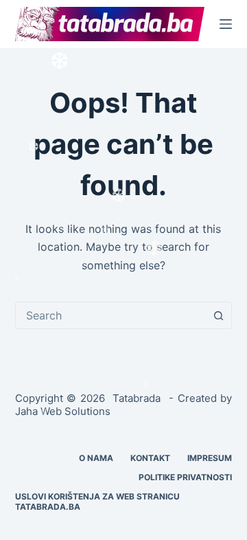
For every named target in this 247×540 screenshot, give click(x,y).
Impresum (209, 458)
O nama (96, 458)
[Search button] (218, 315)
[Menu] (226, 24)
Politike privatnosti (185, 477)
